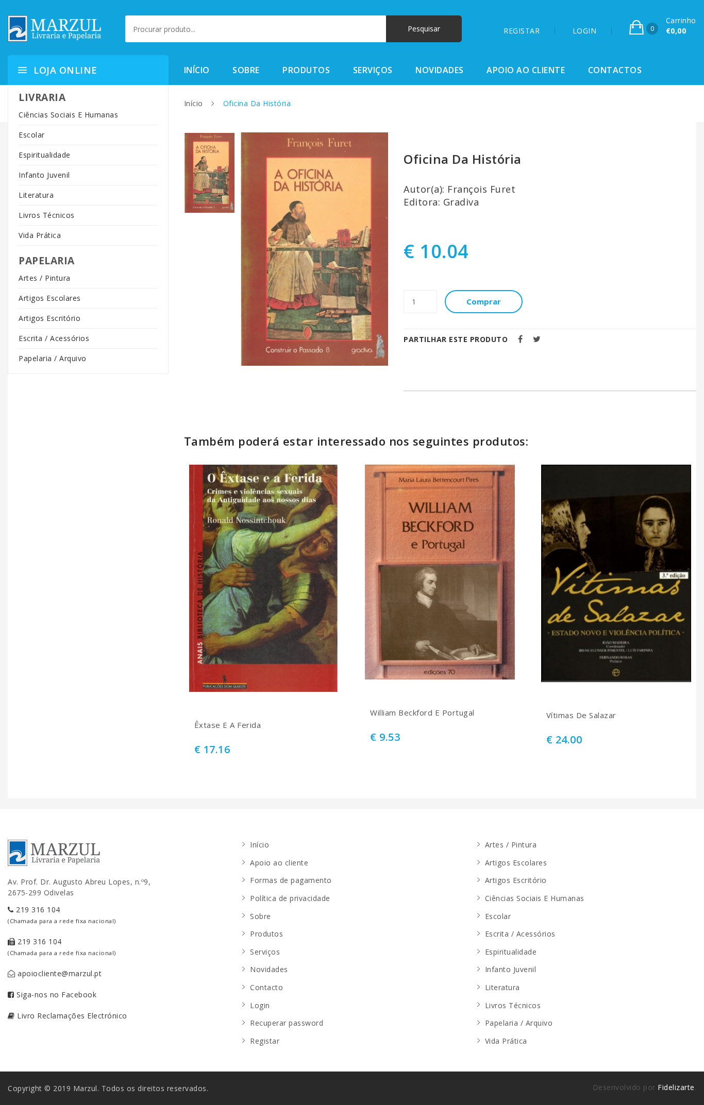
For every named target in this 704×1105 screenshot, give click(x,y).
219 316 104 (62, 915)
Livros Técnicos (47, 215)
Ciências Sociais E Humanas (68, 115)
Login (260, 1005)
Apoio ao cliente (526, 70)
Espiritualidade (45, 155)
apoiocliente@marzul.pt (58, 973)
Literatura (36, 195)
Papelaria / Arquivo (53, 358)
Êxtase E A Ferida (227, 725)
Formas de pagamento (291, 880)
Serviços (373, 70)
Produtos (306, 70)
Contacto (266, 987)
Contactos (615, 70)
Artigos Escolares (50, 298)
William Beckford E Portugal (422, 713)
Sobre (246, 70)
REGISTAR (522, 31)
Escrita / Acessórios (54, 338)
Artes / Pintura (45, 278)
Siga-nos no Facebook (55, 994)
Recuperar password (286, 1023)
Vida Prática (40, 235)
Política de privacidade (290, 898)
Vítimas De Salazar (581, 715)
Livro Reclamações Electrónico (71, 1016)
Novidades (439, 70)
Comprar (483, 301)
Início (197, 70)
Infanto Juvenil (44, 175)
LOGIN (585, 31)
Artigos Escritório (49, 318)
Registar (264, 1041)
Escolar (32, 135)
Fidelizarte (676, 1087)
